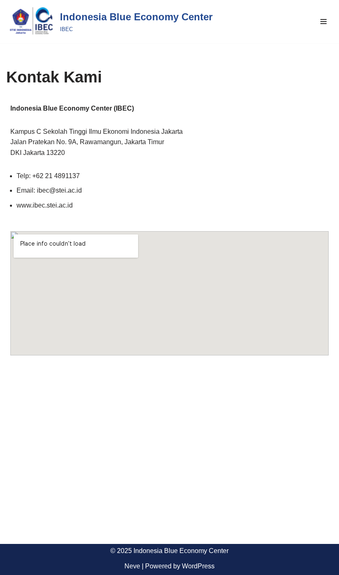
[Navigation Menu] (323, 21)
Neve (132, 566)
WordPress (198, 566)
